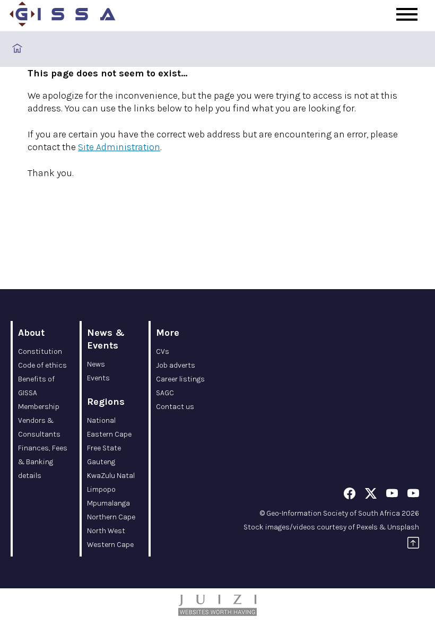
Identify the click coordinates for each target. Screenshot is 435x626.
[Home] (63, 16)
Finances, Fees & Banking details (42, 462)
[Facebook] (349, 495)
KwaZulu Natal (111, 475)
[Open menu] (406, 14)
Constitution (40, 351)
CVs (162, 351)
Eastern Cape (109, 434)
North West (106, 530)
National (101, 420)
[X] (371, 495)
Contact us (175, 406)
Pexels (367, 527)
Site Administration (119, 147)
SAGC (165, 392)
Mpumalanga (108, 503)
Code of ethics (42, 365)
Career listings (180, 379)
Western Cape (110, 544)
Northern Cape (111, 516)
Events (98, 377)
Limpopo (101, 489)
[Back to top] (413, 544)
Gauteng (101, 461)
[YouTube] (392, 495)
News (96, 364)
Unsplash (403, 527)
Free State (104, 448)
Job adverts (175, 365)
